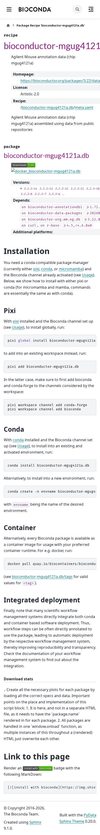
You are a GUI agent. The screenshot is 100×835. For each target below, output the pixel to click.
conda (46, 268)
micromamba (71, 268)
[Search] (77, 9)
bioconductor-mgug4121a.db (47, 107)
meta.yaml (84, 107)
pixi (36, 268)
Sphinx (35, 822)
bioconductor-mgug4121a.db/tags (42, 576)
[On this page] (91, 9)
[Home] (8, 25)
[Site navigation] (9, 9)
